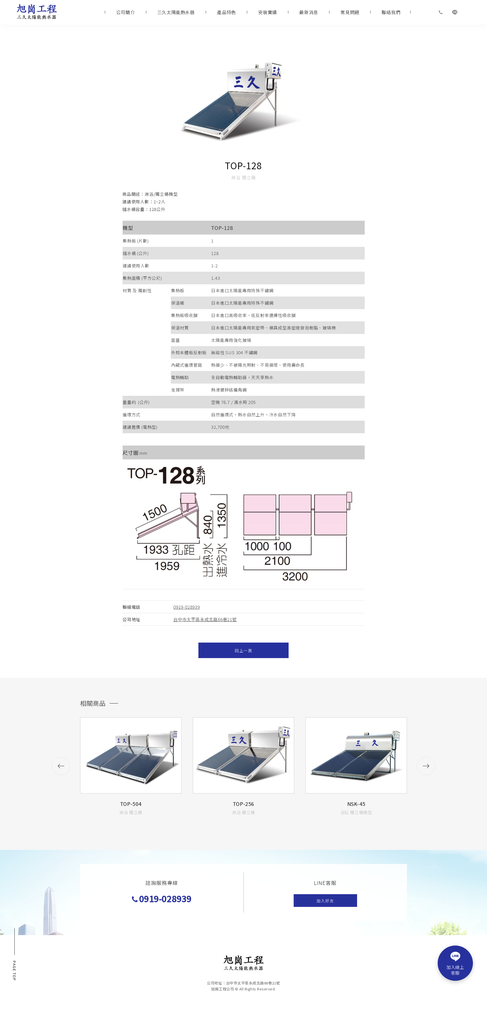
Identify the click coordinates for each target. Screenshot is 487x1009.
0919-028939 (186, 607)
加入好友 (325, 901)
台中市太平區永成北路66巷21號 (205, 619)
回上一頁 (243, 650)
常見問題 (349, 12)
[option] (130, 764)
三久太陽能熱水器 (176, 12)
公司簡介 (125, 12)
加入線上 (455, 970)
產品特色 (226, 12)
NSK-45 (356, 803)
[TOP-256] (243, 755)
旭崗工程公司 (36, 12)
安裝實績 (267, 12)
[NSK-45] (356, 755)
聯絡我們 (391, 12)
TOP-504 (130, 803)
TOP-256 (243, 803)
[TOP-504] (130, 755)
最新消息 (308, 12)
